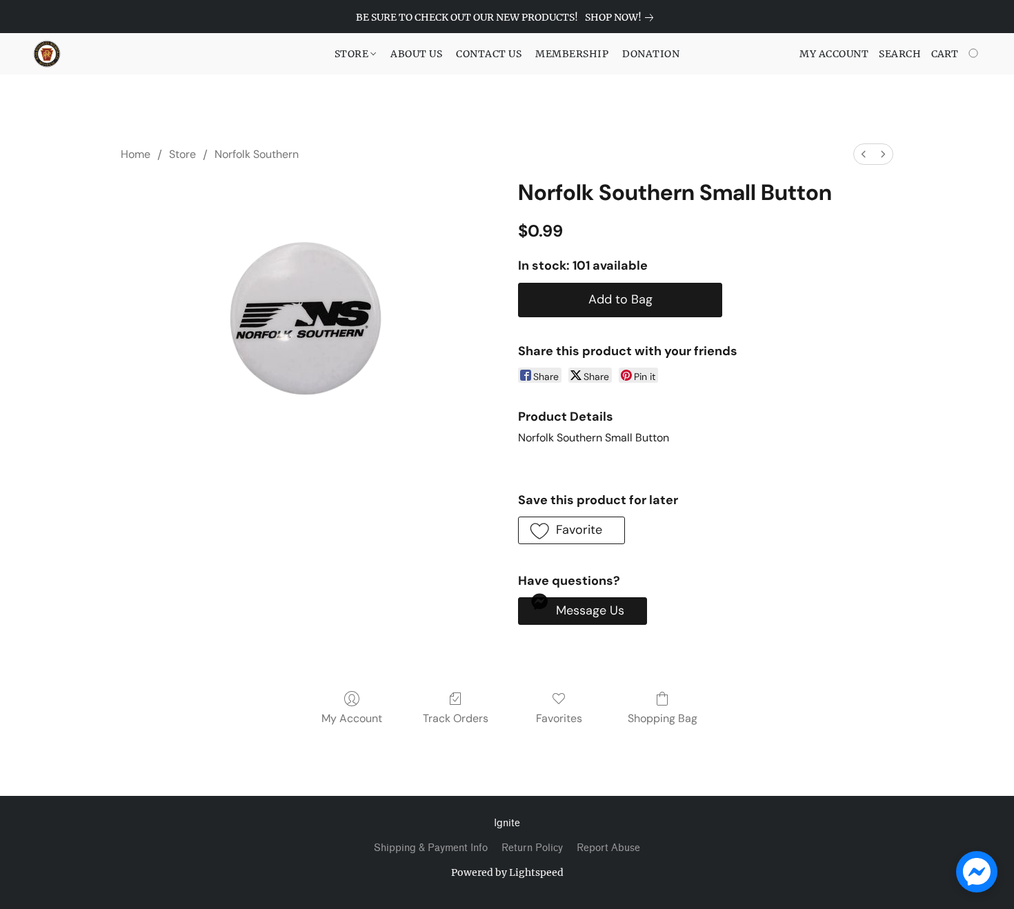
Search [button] (900, 54)
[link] (622, 17)
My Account (351, 718)
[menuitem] (863, 154)
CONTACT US (488, 54)
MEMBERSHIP (571, 54)
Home (135, 154)
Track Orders (455, 718)
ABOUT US (416, 54)
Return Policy (532, 848)
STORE (353, 54)
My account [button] (833, 54)
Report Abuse (608, 848)
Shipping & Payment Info (431, 848)
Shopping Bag (662, 718)
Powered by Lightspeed (507, 872)
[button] (47, 54)
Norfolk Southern (257, 154)
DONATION (650, 54)
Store (182, 154)
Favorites (559, 718)
